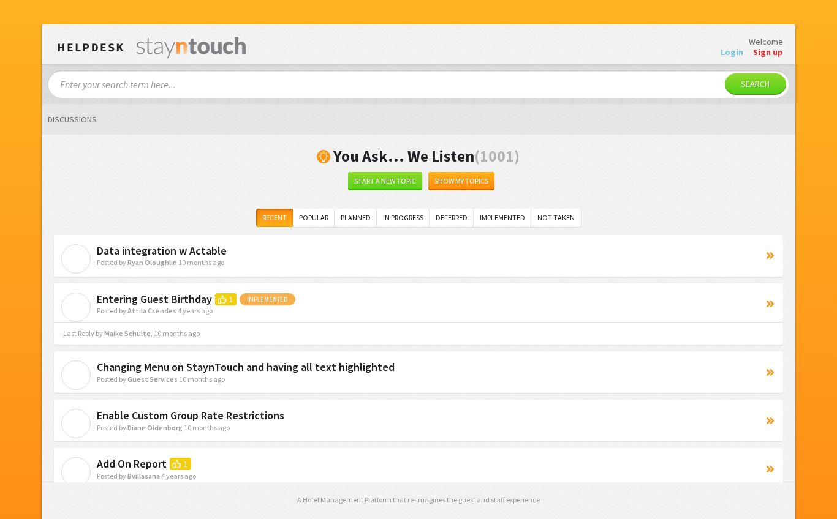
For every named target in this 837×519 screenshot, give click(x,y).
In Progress (403, 217)
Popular (313, 217)
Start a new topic (385, 180)
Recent (274, 217)
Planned (356, 217)
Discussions (72, 119)
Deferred (452, 217)
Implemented (502, 217)
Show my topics (461, 180)
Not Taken (556, 217)
